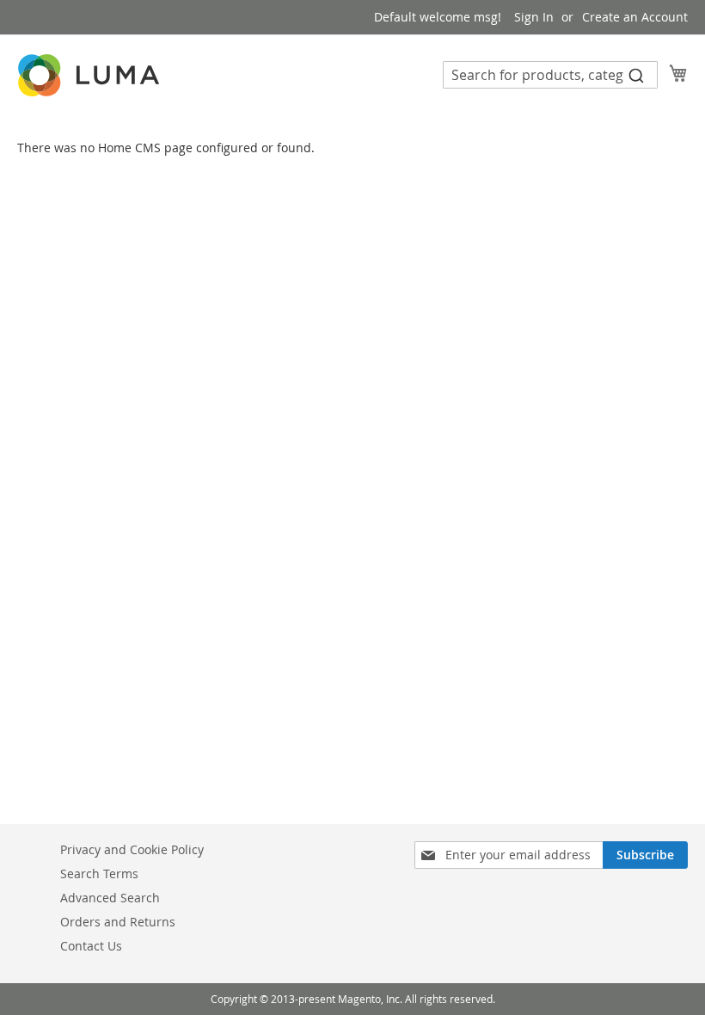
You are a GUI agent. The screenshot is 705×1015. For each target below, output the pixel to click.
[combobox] (550, 75)
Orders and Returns (117, 922)
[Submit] (636, 75)
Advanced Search (110, 897)
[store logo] (90, 75)
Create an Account (635, 17)
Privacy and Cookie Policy (132, 849)
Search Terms (99, 873)
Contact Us (91, 946)
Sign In (534, 17)
